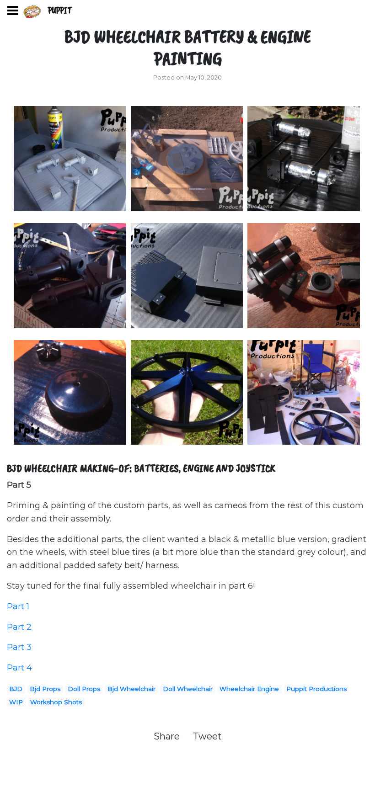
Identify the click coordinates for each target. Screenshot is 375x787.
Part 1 (18, 606)
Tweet (207, 736)
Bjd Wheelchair (131, 688)
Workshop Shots (56, 702)
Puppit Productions (316, 688)
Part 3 (19, 647)
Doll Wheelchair (188, 688)
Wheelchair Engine (249, 688)
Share (168, 736)
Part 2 (19, 627)
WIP (16, 702)
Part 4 (19, 668)
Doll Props (84, 688)
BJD (15, 688)
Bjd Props (45, 688)
